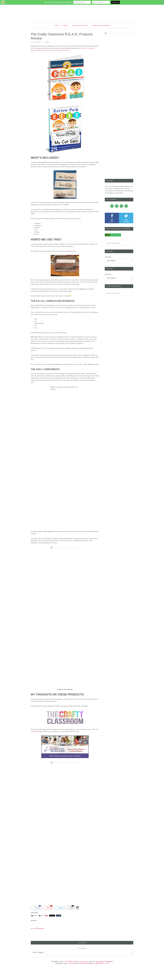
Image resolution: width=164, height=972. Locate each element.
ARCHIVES (108, 257)
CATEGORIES (82, 948)
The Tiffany (72, 963)
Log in (107, 963)
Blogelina (84, 961)
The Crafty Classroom (62, 50)
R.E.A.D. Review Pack (46, 50)
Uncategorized (38, 928)
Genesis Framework (105, 961)
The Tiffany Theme (71, 961)
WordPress (99, 963)
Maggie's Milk (82, 16)
